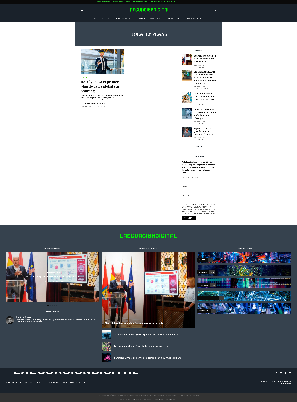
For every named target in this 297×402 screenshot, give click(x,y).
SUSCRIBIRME (103, 223)
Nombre (98, 199)
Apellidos (98, 208)
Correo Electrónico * (103, 190)
